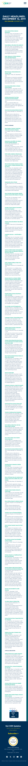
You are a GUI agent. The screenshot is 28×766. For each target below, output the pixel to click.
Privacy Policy (5, 760)
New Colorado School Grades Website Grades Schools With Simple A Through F (14, 195)
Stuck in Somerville (9, 372)
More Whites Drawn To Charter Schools (14, 501)
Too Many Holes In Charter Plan (12, 601)
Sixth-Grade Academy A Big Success (13, 153)
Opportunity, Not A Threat (11, 182)
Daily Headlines (9, 21)
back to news (13, 714)
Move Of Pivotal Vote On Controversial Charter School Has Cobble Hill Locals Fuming (14, 478)
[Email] (16, 711)
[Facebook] (12, 711)
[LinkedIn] (14, 711)
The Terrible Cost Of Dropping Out (13, 306)
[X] (10, 711)
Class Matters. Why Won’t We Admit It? (14, 45)
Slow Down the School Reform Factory (14, 110)
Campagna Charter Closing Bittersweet (14, 317)
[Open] (25, 3)
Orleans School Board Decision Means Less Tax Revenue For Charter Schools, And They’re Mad (14, 342)
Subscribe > (13, 733)
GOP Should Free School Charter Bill (13, 403)
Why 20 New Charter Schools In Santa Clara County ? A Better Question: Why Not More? (14, 165)
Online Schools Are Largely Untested (13, 653)
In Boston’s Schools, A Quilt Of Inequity (14, 385)
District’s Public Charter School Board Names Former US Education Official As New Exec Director (14, 251)
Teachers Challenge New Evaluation (13, 412)
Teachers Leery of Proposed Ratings (13, 512)
